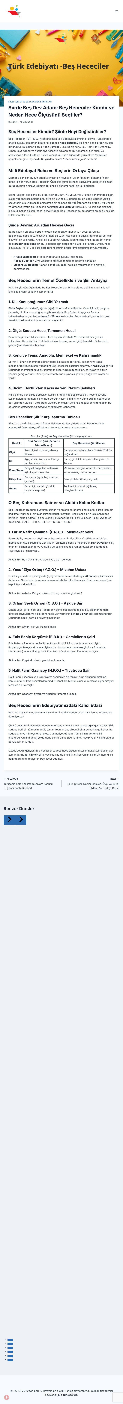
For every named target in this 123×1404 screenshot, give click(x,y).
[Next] (20, 820)
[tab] (10, 1340)
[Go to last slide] (9, 820)
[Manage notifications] (6, 1397)
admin (14, 122)
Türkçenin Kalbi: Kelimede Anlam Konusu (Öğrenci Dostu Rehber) (28, 784)
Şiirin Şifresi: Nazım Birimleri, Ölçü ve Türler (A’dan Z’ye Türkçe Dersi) (93, 784)
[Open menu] (116, 11)
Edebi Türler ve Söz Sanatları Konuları (30, 102)
